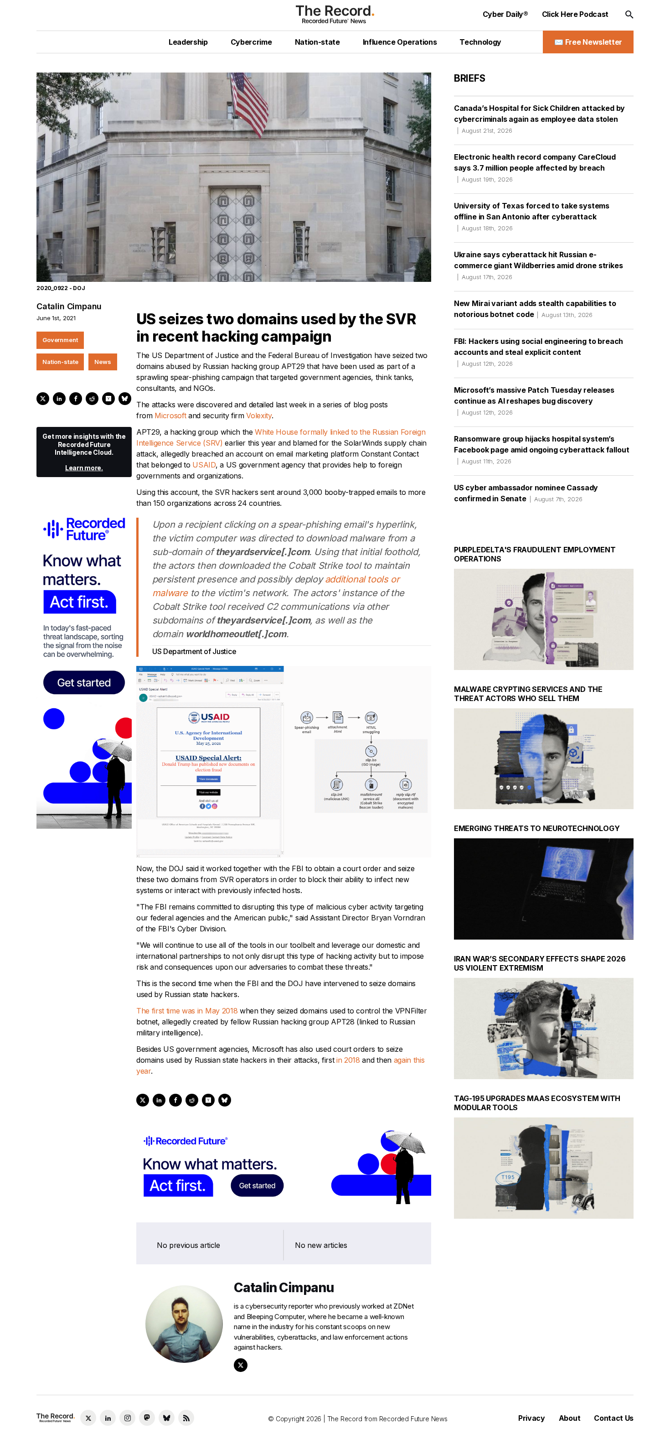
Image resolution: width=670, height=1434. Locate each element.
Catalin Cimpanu (69, 306)
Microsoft (170, 415)
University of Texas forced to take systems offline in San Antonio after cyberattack (531, 216)
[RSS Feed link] (186, 1418)
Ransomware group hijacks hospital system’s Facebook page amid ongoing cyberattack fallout (541, 449)
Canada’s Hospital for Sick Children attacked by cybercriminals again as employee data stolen (539, 119)
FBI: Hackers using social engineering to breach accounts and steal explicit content (538, 352)
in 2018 (348, 1060)
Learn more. (84, 468)
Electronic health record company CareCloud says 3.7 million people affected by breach (535, 167)
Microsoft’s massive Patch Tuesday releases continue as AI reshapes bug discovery (534, 400)
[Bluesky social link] (167, 1418)
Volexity (258, 415)
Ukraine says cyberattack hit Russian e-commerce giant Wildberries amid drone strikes (538, 265)
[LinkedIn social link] (108, 1418)
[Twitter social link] (88, 1418)
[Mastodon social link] (147, 1418)
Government (60, 339)
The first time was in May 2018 (186, 1010)
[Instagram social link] (127, 1418)
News (102, 361)
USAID (203, 464)
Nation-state (60, 361)
